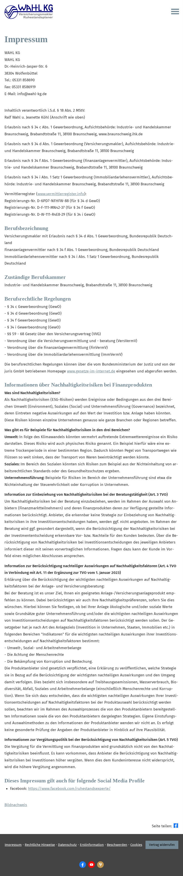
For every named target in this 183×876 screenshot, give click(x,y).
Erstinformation (92, 845)
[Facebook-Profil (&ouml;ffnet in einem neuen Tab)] (82, 864)
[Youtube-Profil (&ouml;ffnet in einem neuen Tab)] (91, 864)
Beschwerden (117, 845)
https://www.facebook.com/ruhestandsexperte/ (69, 788)
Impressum (13, 845)
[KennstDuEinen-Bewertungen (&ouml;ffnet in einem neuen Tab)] (100, 864)
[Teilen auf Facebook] (176, 825)
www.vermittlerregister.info (60, 194)
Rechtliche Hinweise (40, 845)
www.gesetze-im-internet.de (91, 371)
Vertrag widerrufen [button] (162, 845)
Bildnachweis (15, 805)
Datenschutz (67, 845)
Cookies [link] (136, 845)
